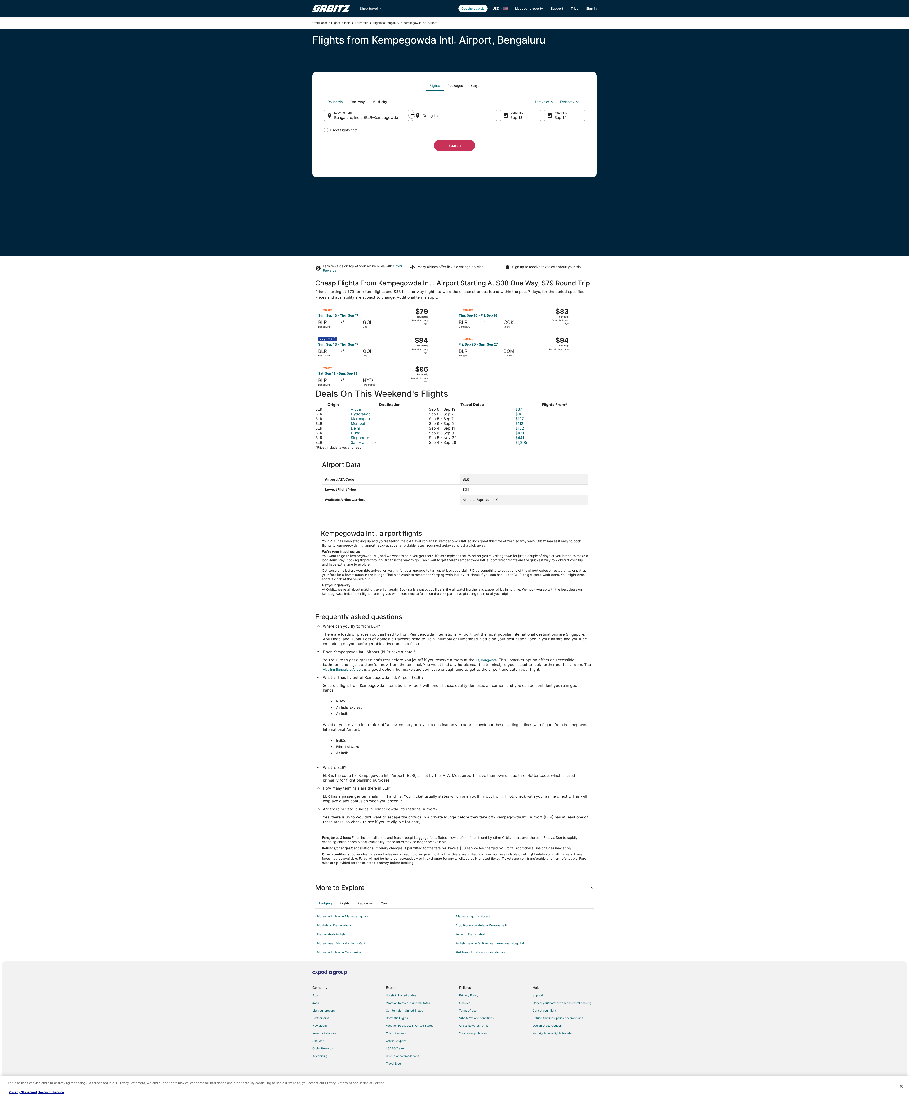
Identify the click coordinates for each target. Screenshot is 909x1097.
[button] (454, 887)
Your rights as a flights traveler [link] (552, 1033)
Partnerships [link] (320, 1018)
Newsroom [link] (319, 1025)
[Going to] (454, 115)
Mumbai (358, 423)
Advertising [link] (319, 1056)
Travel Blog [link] (393, 1063)
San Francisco (363, 442)
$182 (519, 428)
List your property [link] (324, 1010)
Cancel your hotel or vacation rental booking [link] (562, 1003)
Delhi (355, 428)
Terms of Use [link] (468, 1010)
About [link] (316, 995)
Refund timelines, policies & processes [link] (558, 1018)
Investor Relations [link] (324, 1033)
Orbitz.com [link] (319, 23)
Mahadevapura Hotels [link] (473, 916)
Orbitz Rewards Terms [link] (473, 1025)
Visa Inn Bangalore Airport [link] (343, 669)
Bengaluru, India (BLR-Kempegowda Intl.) (370, 117)
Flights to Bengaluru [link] (386, 23)
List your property (529, 8)
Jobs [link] (315, 1003)
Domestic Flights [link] (397, 1018)
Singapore (360, 437)
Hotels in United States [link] (401, 995)
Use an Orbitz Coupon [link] (547, 1025)
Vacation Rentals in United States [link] (408, 1003)
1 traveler (542, 102)
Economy (567, 102)
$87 (518, 409)
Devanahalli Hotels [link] (331, 934)
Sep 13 (516, 117)
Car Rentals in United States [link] (404, 1010)
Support (557, 8)
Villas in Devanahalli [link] (471, 934)
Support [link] (538, 995)
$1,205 (521, 442)
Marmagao (360, 418)
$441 (519, 437)
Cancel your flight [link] (544, 1010)
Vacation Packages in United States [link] (409, 1025)
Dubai (356, 433)
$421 (519, 433)
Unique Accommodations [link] (402, 1056)
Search (454, 145)
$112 (519, 423)
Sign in (591, 8)
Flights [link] (335, 23)
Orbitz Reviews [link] (396, 1033)
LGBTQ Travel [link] (395, 1048)
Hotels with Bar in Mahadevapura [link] (342, 916)
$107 (519, 418)
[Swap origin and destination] (411, 115)
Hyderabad (361, 414)
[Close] (901, 1086)
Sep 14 (560, 117)
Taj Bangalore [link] (486, 660)
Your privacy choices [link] (473, 1033)
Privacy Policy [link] (468, 995)
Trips (575, 8)
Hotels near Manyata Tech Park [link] (341, 943)
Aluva (356, 409)
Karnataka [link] (362, 23)
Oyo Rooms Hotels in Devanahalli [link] (481, 925)
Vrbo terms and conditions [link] (476, 1018)
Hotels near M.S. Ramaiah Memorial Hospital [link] (490, 943)
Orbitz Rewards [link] (322, 1048)
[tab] (435, 86)
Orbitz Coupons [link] (396, 1041)
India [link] (347, 23)
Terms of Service (51, 1092)
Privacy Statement (23, 1092)
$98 (518, 414)
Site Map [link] (318, 1041)
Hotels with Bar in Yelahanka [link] (339, 952)
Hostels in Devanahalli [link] (334, 925)
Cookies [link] (464, 1003)
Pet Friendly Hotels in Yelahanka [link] (480, 952)
